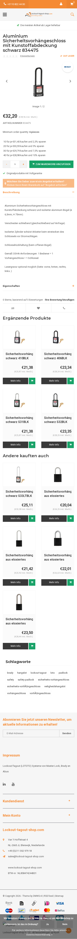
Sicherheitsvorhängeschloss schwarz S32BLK (57, 420)
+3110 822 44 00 (16, 4)
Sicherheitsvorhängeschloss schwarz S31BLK (19, 420)
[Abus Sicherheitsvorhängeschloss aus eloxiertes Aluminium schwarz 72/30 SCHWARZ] (57, 475)
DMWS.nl (37, 896)
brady (10, 672)
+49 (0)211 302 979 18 (20, 850)
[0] (71, 4)
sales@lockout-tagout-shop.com (26, 856)
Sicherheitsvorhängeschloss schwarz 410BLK (19, 356)
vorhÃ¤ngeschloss (40, 693)
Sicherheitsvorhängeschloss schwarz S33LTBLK (19, 494)
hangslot (22, 672)
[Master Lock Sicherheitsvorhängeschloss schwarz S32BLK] (57, 401)
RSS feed (48, 896)
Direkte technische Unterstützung (44, 25)
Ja (47, 924)
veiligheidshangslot (54, 686)
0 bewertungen (27, 56)
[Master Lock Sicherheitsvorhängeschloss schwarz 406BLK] (57, 337)
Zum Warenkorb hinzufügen (53, 164)
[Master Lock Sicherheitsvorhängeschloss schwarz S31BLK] (19, 401)
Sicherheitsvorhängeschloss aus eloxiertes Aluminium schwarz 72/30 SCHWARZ (57, 494)
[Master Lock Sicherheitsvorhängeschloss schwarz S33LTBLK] (19, 475)
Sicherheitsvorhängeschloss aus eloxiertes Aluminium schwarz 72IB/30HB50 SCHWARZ (19, 621)
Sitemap (59, 896)
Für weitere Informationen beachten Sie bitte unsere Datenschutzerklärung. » (39, 932)
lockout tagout (39, 672)
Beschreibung (11, 192)
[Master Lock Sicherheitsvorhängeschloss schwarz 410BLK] (19, 337)
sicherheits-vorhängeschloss (53, 679)
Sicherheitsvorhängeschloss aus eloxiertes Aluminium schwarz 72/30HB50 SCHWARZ (19, 557)
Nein (64, 924)
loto (52, 672)
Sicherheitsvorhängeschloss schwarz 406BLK (57, 356)
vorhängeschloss (16, 693)
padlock (63, 672)
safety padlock (26, 679)
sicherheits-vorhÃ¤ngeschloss (23, 686)
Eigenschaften (11, 286)
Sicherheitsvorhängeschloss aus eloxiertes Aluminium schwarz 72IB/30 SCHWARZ (57, 557)
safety (10, 679)
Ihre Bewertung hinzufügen (59, 300)
